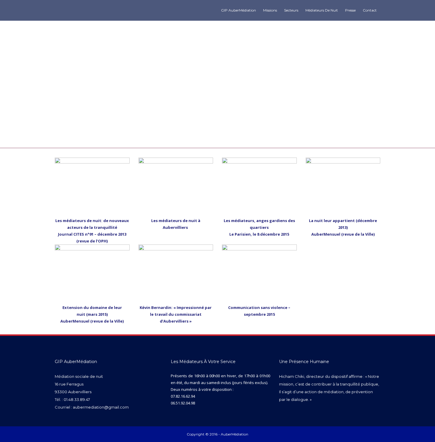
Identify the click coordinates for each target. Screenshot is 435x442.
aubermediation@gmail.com (101, 407)
